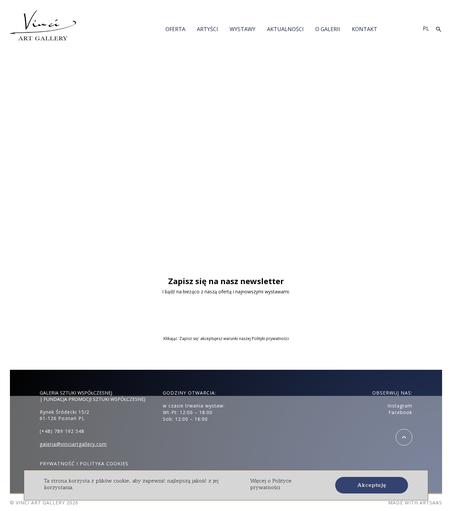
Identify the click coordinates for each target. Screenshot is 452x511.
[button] (371, 485)
